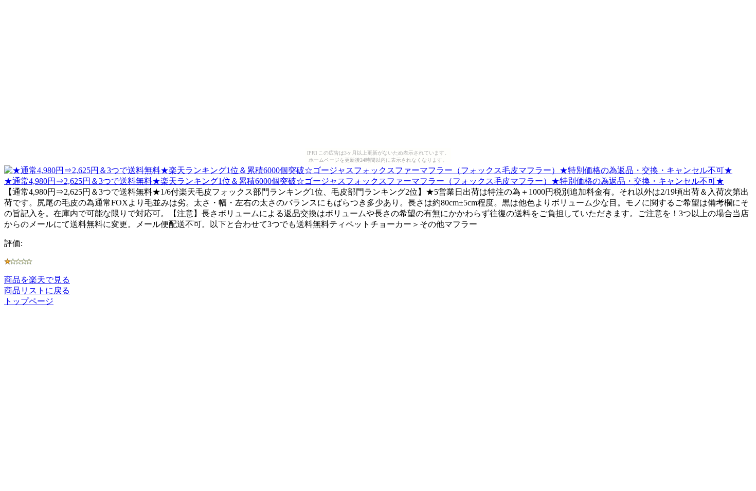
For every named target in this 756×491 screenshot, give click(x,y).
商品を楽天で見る (37, 279)
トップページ (28, 301)
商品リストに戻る (37, 290)
